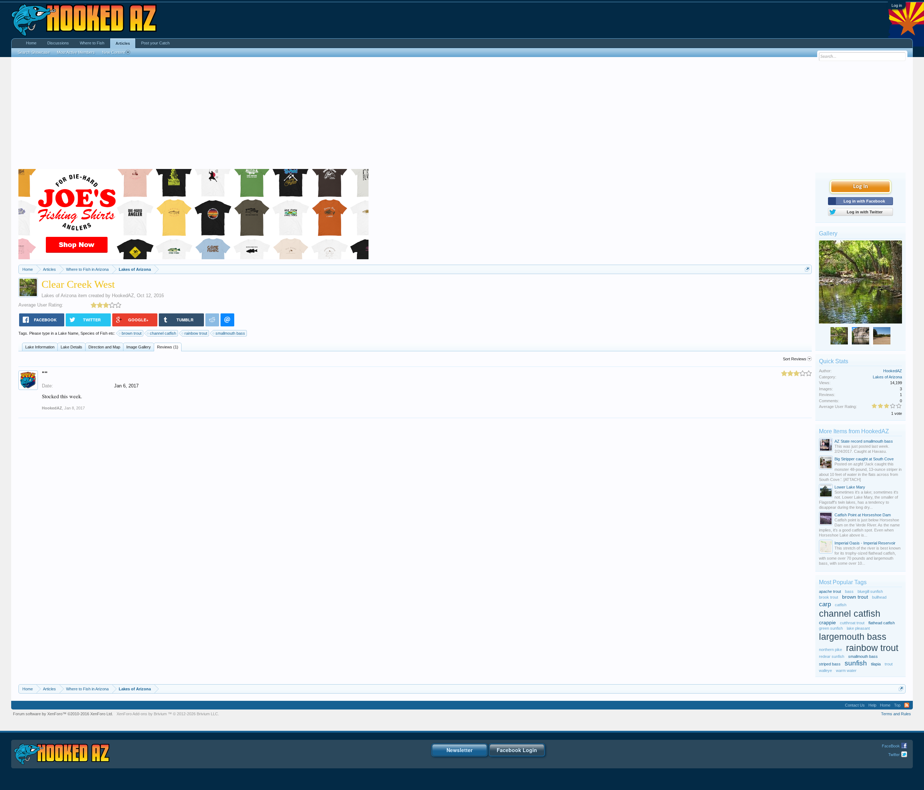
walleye (825, 670)
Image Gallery (138, 347)
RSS (906, 705)
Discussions (58, 43)
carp (825, 604)
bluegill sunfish (870, 591)
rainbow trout (195, 333)
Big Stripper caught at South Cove (864, 459)
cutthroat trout (852, 623)
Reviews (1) (167, 347)
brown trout (131, 333)
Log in (897, 5)
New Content (113, 52)
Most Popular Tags (843, 582)
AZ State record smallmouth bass (863, 441)
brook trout (828, 597)
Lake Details (71, 347)
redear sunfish (831, 656)
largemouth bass (852, 637)
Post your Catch (155, 43)
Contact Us (855, 705)
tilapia (876, 664)
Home (31, 43)
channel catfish (163, 333)
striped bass (830, 664)
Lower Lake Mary (849, 487)
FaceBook (891, 745)
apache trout (830, 591)
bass (849, 591)
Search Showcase (34, 52)
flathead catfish (881, 623)
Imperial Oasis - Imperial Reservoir (864, 543)
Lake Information (40, 347)
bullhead (879, 597)
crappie (827, 622)
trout (889, 664)
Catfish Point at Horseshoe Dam (862, 515)
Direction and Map (104, 347)
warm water (846, 670)
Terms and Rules (896, 714)
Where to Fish (92, 43)
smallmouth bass (230, 333)
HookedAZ (123, 295)
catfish (840, 605)
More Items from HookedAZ (854, 431)
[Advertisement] (462, 114)
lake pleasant (858, 628)
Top (897, 705)
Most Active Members (76, 52)
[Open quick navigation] (807, 269)
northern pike (830, 649)
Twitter (894, 754)
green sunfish (831, 628)
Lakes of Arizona (59, 295)
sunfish (856, 663)
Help (872, 705)
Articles (123, 43)
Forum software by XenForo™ (63, 714)
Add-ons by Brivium (168, 714)
